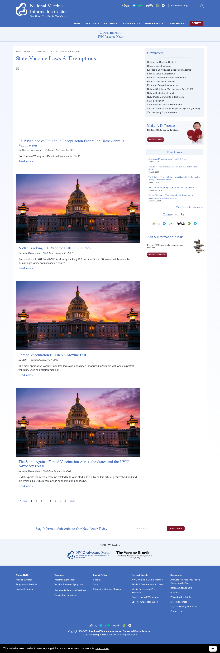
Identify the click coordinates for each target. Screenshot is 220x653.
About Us (91, 23)
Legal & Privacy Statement (183, 606)
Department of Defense (159, 66)
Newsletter (29, 51)
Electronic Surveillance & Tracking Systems (169, 69)
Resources (177, 23)
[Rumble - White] (189, 223)
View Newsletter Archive (188, 207)
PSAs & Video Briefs (180, 597)
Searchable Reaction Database (70, 590)
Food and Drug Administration (162, 85)
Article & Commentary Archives (147, 584)
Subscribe (175, 528)
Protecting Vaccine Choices (107, 589)
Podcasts (175, 592)
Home (77, 23)
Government (42, 51)
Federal (97, 579)
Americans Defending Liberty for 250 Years (167, 159)
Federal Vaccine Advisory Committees (166, 77)
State (95, 584)
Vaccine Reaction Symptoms (68, 584)
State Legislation (155, 100)
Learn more (102, 648)
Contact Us (176, 611)
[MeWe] (181, 223)
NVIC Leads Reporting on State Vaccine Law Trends (171, 187)
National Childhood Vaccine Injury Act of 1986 (170, 89)
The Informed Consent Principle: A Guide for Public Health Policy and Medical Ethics (174, 178)
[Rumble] (157, 5)
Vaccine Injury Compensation (162, 112)
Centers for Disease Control (161, 62)
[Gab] (140, 5)
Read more (25, 161)
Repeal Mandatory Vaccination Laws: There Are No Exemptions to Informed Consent (170, 196)
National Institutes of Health (161, 93)
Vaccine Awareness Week (145, 601)
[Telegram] (134, 5)
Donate (196, 23)
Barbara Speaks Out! (181, 587)
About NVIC (22, 575)
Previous (23, 501)
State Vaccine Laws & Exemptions (164, 104)
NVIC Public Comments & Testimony (165, 97)
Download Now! (157, 255)
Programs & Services (26, 584)
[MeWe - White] (149, 5)
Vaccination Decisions (65, 595)
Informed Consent (25, 589)
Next (72, 501)
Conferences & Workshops (145, 597)
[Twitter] (163, 5)
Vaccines (109, 23)
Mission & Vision (24, 579)
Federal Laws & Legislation (161, 73)
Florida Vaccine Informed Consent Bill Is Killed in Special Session (173, 168)
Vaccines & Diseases (65, 579)
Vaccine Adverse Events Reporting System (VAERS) (173, 108)
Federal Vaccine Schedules (161, 81)
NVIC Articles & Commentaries (147, 579)
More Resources (178, 601)
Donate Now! (155, 139)
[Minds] (126, 5)
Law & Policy (130, 23)
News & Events (154, 23)
